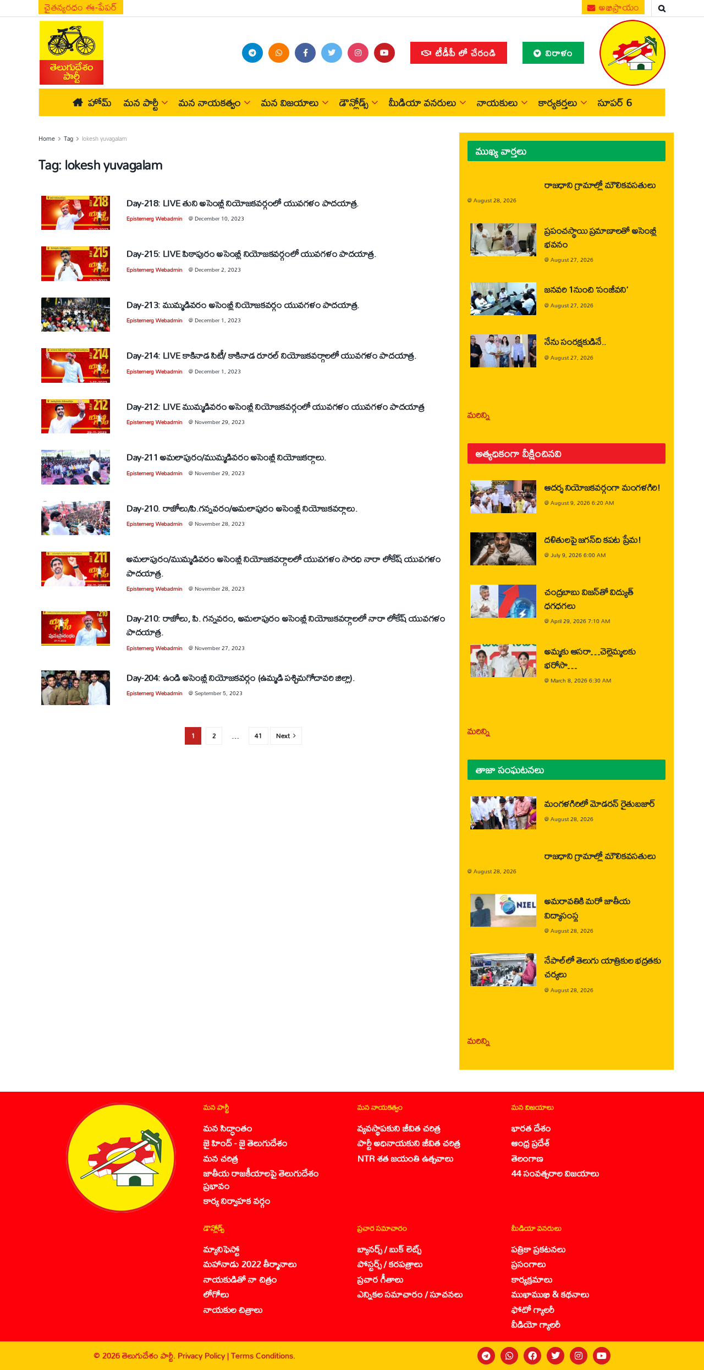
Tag (68, 139)
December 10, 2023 (219, 218)
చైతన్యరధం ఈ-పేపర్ (81, 7)
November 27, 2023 (220, 647)
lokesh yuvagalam (104, 139)
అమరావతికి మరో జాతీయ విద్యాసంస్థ (587, 907)
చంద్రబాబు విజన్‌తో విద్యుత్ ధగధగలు (588, 598)
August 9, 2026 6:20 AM (582, 502)
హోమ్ (100, 102)
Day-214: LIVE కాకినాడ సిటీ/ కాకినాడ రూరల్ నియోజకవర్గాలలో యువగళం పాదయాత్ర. (272, 355)
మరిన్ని (479, 414)
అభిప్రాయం (618, 7)
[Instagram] (578, 1356)
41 (258, 735)
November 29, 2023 (220, 421)
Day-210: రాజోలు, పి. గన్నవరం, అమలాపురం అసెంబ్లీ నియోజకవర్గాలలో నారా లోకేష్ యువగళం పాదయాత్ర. (286, 625)
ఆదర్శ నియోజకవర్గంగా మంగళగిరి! (602, 487)
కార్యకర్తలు (558, 102)
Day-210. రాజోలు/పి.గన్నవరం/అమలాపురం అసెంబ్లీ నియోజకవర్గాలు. (242, 508)
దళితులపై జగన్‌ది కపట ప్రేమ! (592, 539)
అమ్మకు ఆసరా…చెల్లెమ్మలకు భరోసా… (589, 658)
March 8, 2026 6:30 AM (581, 680)
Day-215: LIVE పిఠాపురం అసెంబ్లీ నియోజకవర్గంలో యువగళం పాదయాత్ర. (251, 253)
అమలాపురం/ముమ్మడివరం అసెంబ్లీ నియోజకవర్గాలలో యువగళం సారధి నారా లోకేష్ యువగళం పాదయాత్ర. (284, 565)
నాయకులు (497, 102)
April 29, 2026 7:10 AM (580, 620)
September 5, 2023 (219, 692)
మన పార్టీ (141, 102)
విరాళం (558, 52)
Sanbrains (681, 1355)
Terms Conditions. (263, 1355)
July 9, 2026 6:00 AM (578, 554)
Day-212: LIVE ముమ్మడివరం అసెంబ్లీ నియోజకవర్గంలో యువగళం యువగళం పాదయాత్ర (275, 406)
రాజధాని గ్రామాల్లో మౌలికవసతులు (600, 184)
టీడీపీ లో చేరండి (464, 52)
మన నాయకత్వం (210, 102)
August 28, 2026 (495, 200)
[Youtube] (601, 1356)
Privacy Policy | (204, 1355)
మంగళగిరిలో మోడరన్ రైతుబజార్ (600, 803)
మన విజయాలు (290, 102)
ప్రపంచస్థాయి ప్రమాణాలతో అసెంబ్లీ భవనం (600, 237)
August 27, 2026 (572, 259)
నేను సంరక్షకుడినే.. (575, 341)
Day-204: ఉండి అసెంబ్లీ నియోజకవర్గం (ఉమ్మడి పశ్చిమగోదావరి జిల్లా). (241, 677)
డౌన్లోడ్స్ (354, 102)
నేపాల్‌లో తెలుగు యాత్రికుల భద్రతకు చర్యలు (602, 967)
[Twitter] (555, 1356)
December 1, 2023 (218, 320)
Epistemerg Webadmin (155, 218)
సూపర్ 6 (615, 102)
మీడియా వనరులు (423, 102)
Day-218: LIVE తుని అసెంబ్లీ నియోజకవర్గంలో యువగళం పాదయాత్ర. (243, 203)
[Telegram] (486, 1356)
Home (46, 139)
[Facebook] (532, 1356)
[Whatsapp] (509, 1356)
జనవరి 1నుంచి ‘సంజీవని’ (586, 289)
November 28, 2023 (220, 523)
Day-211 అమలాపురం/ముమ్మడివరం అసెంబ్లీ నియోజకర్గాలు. (227, 457)
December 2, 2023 (218, 269)
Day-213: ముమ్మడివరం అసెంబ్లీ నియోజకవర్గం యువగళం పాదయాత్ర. (243, 304)
